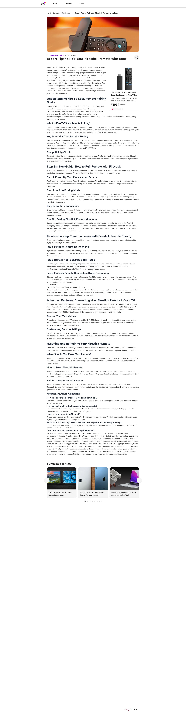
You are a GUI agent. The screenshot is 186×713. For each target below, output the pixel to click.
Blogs (55, 4)
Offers (82, 4)
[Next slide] (139, 480)
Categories (68, 4)
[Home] (48, 13)
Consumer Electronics (61, 13)
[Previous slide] (46, 480)
